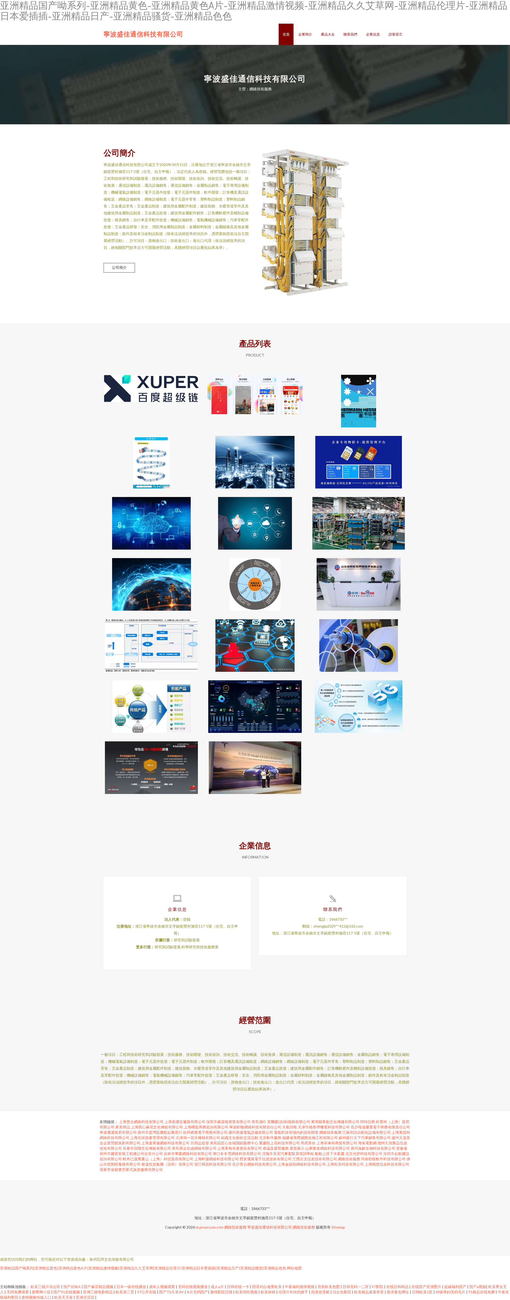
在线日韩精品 (397, 1286)
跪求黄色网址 (398, 1292)
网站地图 (294, 1268)
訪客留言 (395, 34)
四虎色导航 (320, 1292)
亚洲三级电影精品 (98, 1292)
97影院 (378, 1286)
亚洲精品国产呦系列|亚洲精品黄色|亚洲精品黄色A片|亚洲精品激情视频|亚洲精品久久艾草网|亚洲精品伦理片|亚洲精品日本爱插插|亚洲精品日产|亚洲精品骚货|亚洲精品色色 (143, 1268)
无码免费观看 (18, 1292)
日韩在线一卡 (238, 1286)
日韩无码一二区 (356, 1286)
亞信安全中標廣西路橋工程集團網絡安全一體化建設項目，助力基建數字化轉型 (151, 519)
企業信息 (373, 34)
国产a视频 (477, 1286)
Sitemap (338, 1227)
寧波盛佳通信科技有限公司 (143, 34)
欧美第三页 (125, 1292)
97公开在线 (147, 1292)
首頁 (286, 34)
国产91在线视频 (67, 1292)
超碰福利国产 (455, 1286)
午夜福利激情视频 (300, 1286)
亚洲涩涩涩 (85, 1297)
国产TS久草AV (172, 1292)
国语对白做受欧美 (267, 1286)
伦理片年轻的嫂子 (293, 1292)
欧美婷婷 (268, 1292)
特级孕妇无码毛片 (451, 1292)
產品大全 (328, 34)
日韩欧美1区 (423, 1292)
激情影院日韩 (221, 1292)
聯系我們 (350, 34)
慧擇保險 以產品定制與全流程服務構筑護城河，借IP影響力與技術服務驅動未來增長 (151, 641)
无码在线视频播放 (193, 1286)
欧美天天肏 (64, 1297)
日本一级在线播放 (131, 1286)
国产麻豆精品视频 (99, 1286)
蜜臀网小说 (41, 1292)
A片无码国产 (197, 1292)
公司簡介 (119, 267)
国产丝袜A (72, 1286)
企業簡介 (305, 34)
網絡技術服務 (235, 1227)
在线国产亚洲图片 (426, 1286)
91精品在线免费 (482, 1292)
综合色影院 (342, 1292)
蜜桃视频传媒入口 (37, 1297)
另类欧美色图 (329, 1286)
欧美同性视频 (246, 1292)
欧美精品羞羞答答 (369, 1292)
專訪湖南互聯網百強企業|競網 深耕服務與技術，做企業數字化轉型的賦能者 (358, 580)
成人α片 (218, 1286)
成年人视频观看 (162, 1286)
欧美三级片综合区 (46, 1286)
